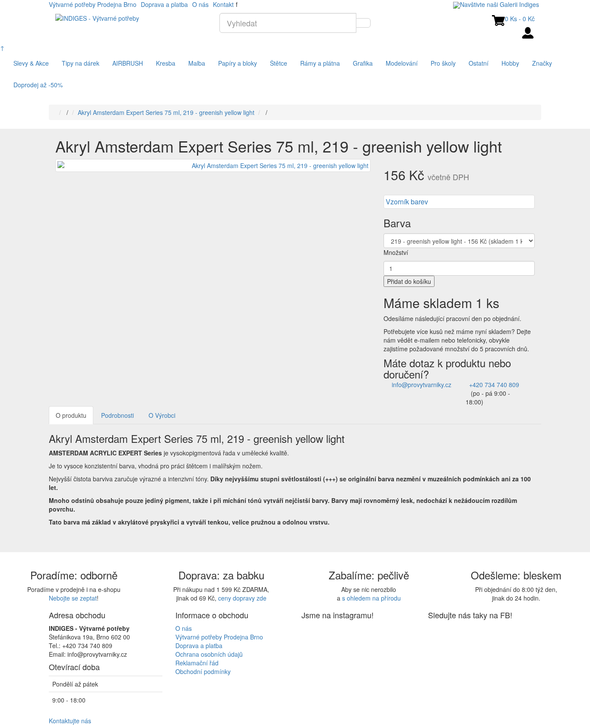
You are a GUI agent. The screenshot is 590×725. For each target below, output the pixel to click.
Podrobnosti (117, 415)
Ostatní (478, 63)
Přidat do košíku (409, 281)
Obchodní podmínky (203, 671)
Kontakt (223, 4)
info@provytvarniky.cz (421, 384)
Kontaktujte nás (70, 720)
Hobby (510, 63)
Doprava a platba (164, 4)
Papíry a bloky (237, 63)
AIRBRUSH (127, 63)
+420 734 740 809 (494, 384)
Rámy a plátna (320, 63)
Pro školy (443, 63)
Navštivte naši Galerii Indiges (499, 4)
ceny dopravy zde (242, 598)
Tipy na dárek (80, 63)
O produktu (71, 415)
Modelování (402, 63)
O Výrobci (162, 415)
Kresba (165, 63)
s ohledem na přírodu (371, 598)
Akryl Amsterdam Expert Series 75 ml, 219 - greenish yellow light (166, 112)
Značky (542, 63)
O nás (200, 4)
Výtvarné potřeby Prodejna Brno (92, 4)
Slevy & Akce (31, 63)
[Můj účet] (528, 31)
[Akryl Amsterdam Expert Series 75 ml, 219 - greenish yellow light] (213, 165)
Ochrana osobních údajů (209, 654)
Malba (196, 63)
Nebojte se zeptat (73, 598)
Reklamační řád (197, 662)
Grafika (363, 63)
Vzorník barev (407, 202)
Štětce (278, 63)
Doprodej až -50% (38, 84)
